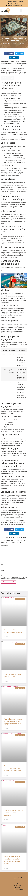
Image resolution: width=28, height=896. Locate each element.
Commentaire (5, 545)
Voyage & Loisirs (6, 43)
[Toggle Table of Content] (10, 78)
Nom (2, 564)
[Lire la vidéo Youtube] (14, 280)
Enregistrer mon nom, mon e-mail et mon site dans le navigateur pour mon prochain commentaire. (14, 578)
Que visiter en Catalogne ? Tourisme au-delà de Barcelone (13, 813)
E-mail (3, 570)
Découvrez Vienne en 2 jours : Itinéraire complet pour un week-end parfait (13, 768)
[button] (21, 10)
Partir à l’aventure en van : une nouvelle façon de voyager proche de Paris (13, 721)
